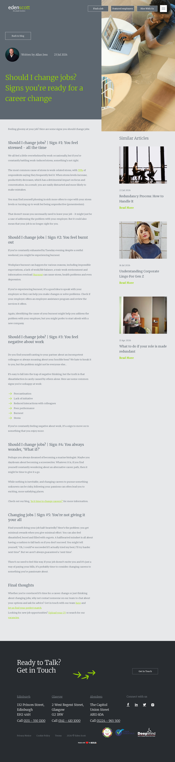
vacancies (13, 617)
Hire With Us (147, 8)
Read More (126, 207)
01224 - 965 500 (108, 721)
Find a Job (98, 8)
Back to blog (18, 36)
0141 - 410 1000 (69, 721)
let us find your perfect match (25, 607)
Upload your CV (57, 612)
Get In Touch (145, 671)
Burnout (38, 274)
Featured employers (122, 8)
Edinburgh (23, 696)
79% (80, 170)
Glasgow (57, 696)
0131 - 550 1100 (34, 721)
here (78, 602)
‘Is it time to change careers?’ (46, 501)
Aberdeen (96, 696)
